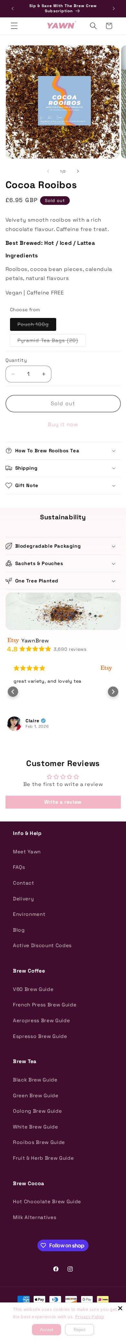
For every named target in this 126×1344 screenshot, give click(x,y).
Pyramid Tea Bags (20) (51, 342)
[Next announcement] (114, 9)
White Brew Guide (35, 1127)
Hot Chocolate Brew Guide (47, 1201)
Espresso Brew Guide (40, 1036)
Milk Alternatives (34, 1217)
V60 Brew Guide (33, 989)
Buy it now (63, 424)
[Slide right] (78, 171)
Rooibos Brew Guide (39, 1142)
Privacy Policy (89, 1317)
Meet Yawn (27, 852)
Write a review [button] (63, 802)
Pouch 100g (36, 326)
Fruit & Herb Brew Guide (43, 1158)
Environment (29, 914)
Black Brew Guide (35, 1080)
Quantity (16, 360)
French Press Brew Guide (44, 1005)
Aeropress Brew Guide (41, 1020)
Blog (19, 930)
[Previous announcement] (12, 9)
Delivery (23, 899)
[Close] (120, 1308)
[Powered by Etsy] (106, 668)
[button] (14, 26)
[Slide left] (48, 171)
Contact (23, 883)
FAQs (19, 867)
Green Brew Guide (35, 1095)
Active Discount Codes (42, 945)
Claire (32, 720)
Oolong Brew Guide (37, 1111)
